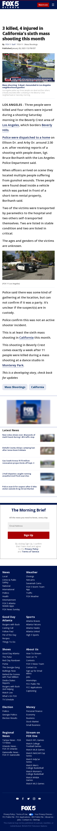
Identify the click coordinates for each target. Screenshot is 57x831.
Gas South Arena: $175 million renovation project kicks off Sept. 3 (18, 461)
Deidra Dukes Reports (8, 681)
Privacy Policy (31, 549)
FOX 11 (20, 44)
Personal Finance (34, 711)
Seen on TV (31, 657)
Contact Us (31, 667)
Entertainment (9, 599)
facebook (23, 798)
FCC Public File (33, 683)
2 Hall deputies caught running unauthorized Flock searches (16, 474)
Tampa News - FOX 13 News (11, 741)
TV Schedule (8, 699)
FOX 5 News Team (35, 663)
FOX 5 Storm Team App (35, 588)
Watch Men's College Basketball (35, 766)
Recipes (6, 638)
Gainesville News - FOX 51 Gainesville (11, 753)
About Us (32, 649)
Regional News (8, 734)
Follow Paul (7, 631)
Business (30, 718)
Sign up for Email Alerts (34, 672)
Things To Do (8, 641)
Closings (30, 576)
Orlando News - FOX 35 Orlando (9, 747)
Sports (30, 617)
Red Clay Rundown (11, 660)
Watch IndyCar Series (33, 760)
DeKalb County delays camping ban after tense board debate (18, 448)
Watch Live (43, 5)
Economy (30, 714)
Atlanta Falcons (33, 624)
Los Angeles (10, 125)
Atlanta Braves (33, 621)
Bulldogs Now (9, 670)
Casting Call (7, 628)
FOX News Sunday (11, 609)
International (8, 589)
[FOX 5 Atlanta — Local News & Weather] (10, 4)
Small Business (33, 725)
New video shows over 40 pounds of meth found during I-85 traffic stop (18, 436)
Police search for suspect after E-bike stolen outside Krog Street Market (19, 487)
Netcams (30, 579)
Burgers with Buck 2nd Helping (11, 687)
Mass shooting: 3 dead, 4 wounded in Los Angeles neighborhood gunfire (26, 86)
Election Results (9, 718)
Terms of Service (30, 551)
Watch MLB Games (35, 749)
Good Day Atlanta (8, 618)
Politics (5, 592)
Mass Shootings (31, 44)
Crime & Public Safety (9, 581)
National (6, 586)
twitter (28, 798)
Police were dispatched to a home (26, 137)
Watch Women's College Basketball (35, 772)
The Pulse (7, 657)
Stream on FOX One (33, 734)
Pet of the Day (9, 635)
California (26, 338)
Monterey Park (13, 365)
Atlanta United (33, 631)
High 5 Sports (32, 635)
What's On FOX (9, 696)
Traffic (29, 592)
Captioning (31, 690)
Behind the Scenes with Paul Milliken (11, 675)
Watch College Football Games (33, 745)
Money (30, 707)
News (6, 572)
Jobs (28, 677)
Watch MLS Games (35, 783)
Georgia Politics (9, 714)
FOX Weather (32, 596)
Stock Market (32, 721)
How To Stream (33, 653)
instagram (34, 798)
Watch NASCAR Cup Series (35, 754)
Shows (6, 649)
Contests (30, 660)
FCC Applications (34, 687)
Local (4, 576)
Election (7, 707)
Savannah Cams (33, 583)
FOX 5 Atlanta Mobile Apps (8, 604)
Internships (31, 680)
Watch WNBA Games (32, 778)
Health (5, 596)
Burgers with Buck (11, 624)
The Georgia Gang (11, 667)
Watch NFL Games (35, 740)
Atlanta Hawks (33, 628)
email (39, 798)
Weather (32, 572)
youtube (17, 798)
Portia (5, 663)
